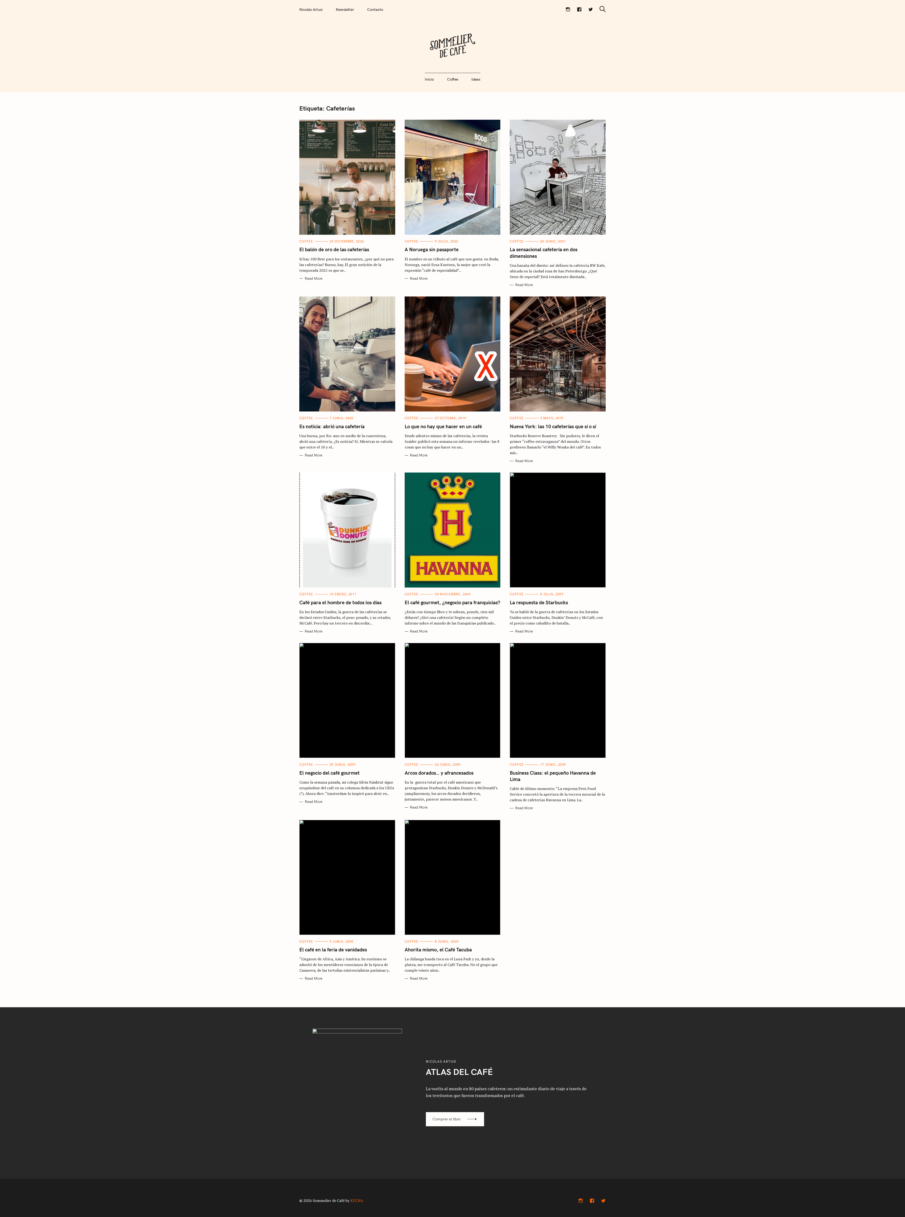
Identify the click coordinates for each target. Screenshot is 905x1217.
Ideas (475, 79)
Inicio (429, 79)
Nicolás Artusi (311, 9)
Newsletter (345, 9)
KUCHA (356, 1200)
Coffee (452, 79)
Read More (313, 278)
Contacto (375, 9)
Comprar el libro (446, 1119)
